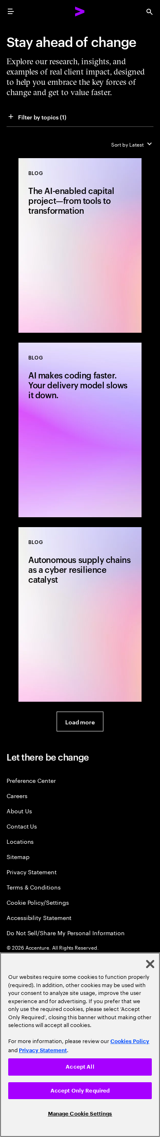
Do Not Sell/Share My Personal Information (66, 932)
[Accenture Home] (80, 11)
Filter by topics (42, 117)
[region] (80, 1045)
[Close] (150, 964)
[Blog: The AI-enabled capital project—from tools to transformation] (80, 245)
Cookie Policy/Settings (38, 902)
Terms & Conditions (34, 887)
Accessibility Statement (39, 917)
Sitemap (18, 856)
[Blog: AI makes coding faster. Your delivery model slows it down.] (80, 430)
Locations (20, 841)
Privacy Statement (32, 871)
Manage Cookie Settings (80, 1113)
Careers (17, 795)
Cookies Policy (129, 1041)
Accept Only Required (80, 1090)
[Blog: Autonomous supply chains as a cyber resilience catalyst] (80, 614)
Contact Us (22, 826)
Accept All (80, 1066)
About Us (19, 810)
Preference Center (31, 780)
